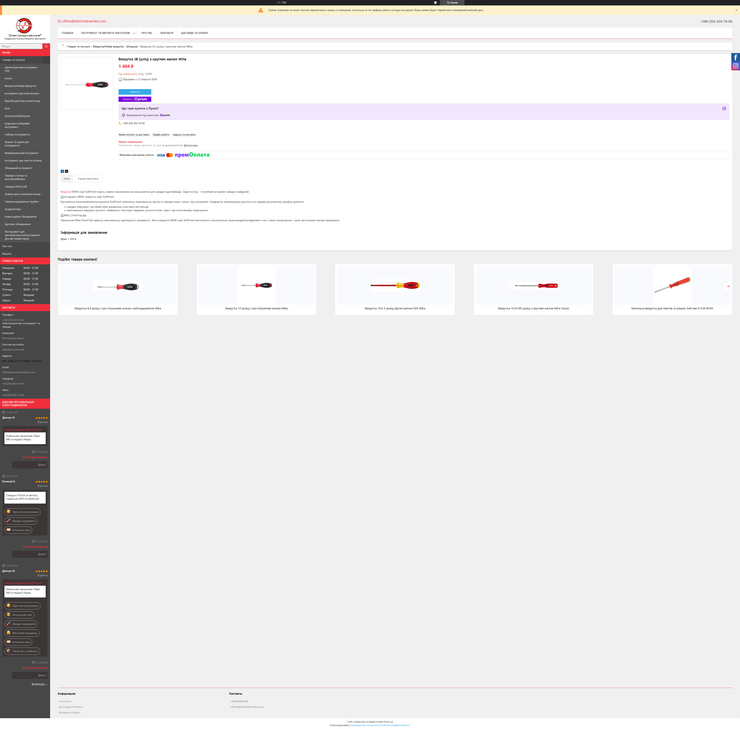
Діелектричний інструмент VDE (21, 69)
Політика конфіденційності (395, 725)
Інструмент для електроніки (22, 93)
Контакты (65, 701)
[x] (66, 171)
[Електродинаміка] (25, 27)
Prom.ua (388, 722)
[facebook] (62, 171)
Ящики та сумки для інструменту (17, 143)
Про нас (7, 246)
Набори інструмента (17, 134)
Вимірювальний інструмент (22, 153)
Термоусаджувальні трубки (22, 201)
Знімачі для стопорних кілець (23, 194)
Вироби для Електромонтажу (22, 101)
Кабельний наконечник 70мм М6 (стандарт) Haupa (23, 591)
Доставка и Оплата (71, 707)
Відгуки (6, 253)
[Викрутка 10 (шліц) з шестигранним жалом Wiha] (256, 285)
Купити (134, 92)
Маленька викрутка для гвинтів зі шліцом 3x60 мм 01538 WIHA (672, 308)
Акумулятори (13, 209)
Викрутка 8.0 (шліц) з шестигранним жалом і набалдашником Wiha (118, 308)
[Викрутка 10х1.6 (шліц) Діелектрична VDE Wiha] (395, 285)
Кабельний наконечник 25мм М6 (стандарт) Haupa (23, 438)
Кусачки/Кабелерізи (17, 116)
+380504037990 (239, 701)
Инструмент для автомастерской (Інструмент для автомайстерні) (22, 235)
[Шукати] (46, 46)
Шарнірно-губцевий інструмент (17, 125)
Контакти (167, 33)
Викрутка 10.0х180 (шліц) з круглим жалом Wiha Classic (533, 308)
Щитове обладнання (17, 224)
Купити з (128, 99)
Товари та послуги (13, 60)
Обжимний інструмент (18, 168)
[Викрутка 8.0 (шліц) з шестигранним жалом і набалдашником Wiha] (118, 285)
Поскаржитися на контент (365, 725)
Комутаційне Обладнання (21, 216)
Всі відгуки (38, 684)
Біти (7, 108)
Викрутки (66, 191)
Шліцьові (131, 46)
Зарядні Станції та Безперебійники (16, 177)
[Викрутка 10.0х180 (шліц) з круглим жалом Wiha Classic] (534, 285)
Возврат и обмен (69, 712)
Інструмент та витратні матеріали (105, 33)
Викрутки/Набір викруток (20, 86)
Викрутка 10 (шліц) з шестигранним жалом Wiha (256, 308)
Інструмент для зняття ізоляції (23, 160)
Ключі (8, 78)
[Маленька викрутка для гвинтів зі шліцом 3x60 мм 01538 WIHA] (672, 285)
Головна (67, 33)
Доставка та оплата (194, 33)
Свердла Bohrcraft (16, 186)
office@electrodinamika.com (18, 372)
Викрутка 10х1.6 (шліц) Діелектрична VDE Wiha (395, 308)
